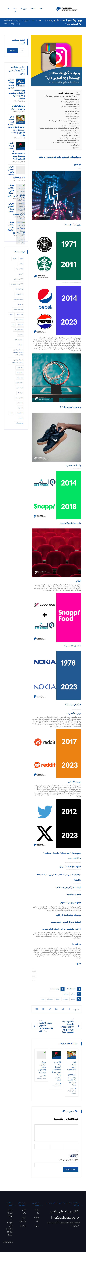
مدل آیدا (20, 408)
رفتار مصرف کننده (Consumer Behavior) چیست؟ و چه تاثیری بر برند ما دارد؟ (16, 126)
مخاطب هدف (19, 398)
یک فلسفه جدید (71, 104)
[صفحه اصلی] (40, 21)
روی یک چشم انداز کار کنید (67, 138)
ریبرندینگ (50, 999)
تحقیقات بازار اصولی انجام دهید (66, 140)
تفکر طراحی (20, 367)
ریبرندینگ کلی (71, 118)
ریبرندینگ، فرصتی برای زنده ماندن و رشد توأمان (61, 96)
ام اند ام (20, 304)
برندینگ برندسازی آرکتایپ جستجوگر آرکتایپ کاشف (18, 352)
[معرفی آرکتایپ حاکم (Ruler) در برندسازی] (20, 170)
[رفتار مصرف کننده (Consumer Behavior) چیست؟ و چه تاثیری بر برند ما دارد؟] (20, 119)
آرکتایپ (21, 264)
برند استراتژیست (18, 329)
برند (13, 324)
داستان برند (20, 372)
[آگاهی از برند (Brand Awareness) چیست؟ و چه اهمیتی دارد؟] (20, 146)
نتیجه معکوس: (71, 133)
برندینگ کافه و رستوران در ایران (18, 107)
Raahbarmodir (71, 989)
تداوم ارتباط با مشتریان (69, 126)
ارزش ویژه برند (19, 289)
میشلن (21, 418)
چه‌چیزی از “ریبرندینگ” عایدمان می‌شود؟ (63, 121)
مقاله (42, 999)
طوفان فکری (19, 388)
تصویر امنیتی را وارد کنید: (68, 1159)
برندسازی (66, 994)
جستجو (12, 51)
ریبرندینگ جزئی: (71, 116)
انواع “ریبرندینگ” (71, 114)
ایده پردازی (20, 314)
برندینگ (58, 999)
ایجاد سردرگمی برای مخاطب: (67, 131)
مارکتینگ (74, 1093)
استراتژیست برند (18, 299)
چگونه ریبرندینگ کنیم (69, 135)
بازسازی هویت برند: (70, 111)
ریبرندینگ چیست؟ (70, 99)
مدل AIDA (20, 403)
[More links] (7, 9)
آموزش (73, 994)
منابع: (75, 148)
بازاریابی (11, 314)
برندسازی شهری (19, 340)
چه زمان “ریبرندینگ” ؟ (69, 102)
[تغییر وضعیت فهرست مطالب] (77, 93)
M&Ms (14, 259)
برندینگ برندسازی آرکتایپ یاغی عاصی (17, 361)
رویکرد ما (74, 145)
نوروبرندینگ (19, 423)
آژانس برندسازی (18, 279)
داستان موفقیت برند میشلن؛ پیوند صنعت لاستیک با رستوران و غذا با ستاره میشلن (16, 89)
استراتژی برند (19, 294)
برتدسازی (20, 324)
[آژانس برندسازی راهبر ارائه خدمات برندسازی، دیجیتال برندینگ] (67, 9)
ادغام (74, 109)
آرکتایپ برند (19, 269)
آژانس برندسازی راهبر (17, 284)
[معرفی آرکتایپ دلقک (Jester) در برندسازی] (20, 225)
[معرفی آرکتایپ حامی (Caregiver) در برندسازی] (20, 188)
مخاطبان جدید (72, 123)
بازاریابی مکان (19, 319)
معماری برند (20, 413)
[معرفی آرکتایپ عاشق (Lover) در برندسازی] (20, 207)
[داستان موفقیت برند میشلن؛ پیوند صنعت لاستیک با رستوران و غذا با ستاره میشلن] (20, 83)
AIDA (21, 259)
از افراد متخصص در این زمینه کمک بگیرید (63, 143)
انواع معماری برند (18, 309)
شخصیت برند (19, 383)
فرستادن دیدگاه (70, 1169)
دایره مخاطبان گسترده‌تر (69, 107)
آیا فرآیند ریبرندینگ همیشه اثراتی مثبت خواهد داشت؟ (58, 128)
